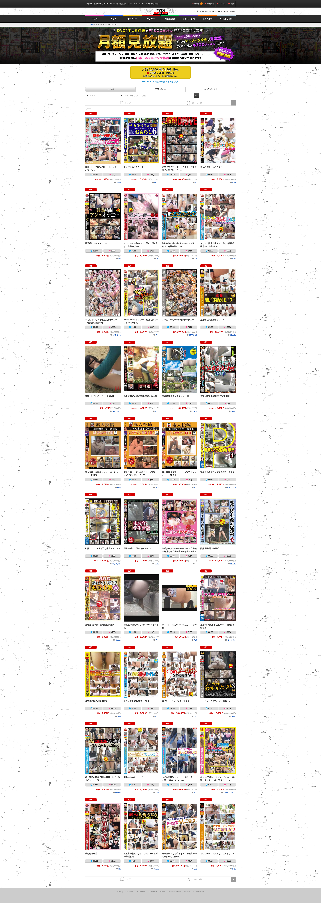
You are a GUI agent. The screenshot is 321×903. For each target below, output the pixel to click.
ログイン (222, 4)
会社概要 (163, 891)
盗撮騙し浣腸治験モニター (218, 292)
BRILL (156, 183)
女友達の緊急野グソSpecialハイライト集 (141, 598)
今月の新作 (208, 19)
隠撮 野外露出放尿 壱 (218, 521)
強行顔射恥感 (103, 826)
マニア (95, 19)
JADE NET (116, 411)
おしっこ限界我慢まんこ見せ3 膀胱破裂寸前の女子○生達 (218, 216)
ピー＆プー (132, 19)
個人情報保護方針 (198, 891)
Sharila (233, 335)
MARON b (117, 335)
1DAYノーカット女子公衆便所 (179, 674)
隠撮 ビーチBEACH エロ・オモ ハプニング (103, 140)
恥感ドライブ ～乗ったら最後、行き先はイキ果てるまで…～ (179, 140)
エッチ (113, 19)
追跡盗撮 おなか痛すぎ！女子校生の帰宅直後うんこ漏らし (179, 826)
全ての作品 (110, 89)
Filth (234, 183)
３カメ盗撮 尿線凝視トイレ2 (141, 674)
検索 (232, 4)
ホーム (119, 891)
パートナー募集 (216, 11)
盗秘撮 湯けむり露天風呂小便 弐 (103, 598)
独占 (90, 113)
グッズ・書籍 (189, 19)
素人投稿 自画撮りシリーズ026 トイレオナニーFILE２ (179, 445)
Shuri (118, 183)
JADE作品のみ (160, 89)
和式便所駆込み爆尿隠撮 (103, 674)
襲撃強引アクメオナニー (103, 216)
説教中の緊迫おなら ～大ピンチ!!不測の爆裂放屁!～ (141, 826)
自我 (119, 488)
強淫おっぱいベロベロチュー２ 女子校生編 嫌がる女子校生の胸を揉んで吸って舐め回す (179, 521)
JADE (233, 411)
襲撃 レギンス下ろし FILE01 (103, 369)
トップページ (89, 24)
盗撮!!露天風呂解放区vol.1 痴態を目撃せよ (218, 598)
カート (196, 4)
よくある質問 (203, 11)
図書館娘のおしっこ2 (141, 750)
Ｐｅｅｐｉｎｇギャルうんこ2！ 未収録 (179, 598)
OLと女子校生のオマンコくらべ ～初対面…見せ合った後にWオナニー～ (218, 750)
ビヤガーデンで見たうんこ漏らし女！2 (218, 826)
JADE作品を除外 (211, 89)
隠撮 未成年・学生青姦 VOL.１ (141, 521)
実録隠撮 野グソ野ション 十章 (179, 369)
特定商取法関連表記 (175, 891)
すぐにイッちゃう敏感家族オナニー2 (179, 292)
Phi (196, 183)
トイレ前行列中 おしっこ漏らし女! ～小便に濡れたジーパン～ (179, 750)
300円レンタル (226, 19)
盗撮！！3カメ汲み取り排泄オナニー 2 (103, 521)
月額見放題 (170, 19)
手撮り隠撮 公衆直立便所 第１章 (218, 369)
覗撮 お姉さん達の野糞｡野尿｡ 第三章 (141, 369)
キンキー (151, 19)
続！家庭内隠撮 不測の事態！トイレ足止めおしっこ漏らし (103, 750)
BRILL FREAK (229, 793)
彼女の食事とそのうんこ (218, 140)
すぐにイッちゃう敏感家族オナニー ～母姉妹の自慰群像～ (103, 292)
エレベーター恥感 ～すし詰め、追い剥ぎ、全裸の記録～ (141, 216)
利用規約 (187, 891)
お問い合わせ (230, 11)
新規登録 (210, 4)
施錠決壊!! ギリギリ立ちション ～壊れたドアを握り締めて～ (179, 216)
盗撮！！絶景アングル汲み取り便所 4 (218, 445)
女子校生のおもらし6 (141, 140)
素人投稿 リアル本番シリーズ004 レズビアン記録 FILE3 (141, 445)
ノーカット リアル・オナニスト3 (218, 674)
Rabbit (118, 640)
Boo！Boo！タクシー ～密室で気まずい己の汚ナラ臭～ (141, 292)
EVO (157, 411)
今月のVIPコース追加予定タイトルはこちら (160, 82)
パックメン (231, 488)
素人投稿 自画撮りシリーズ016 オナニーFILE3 (103, 445)
